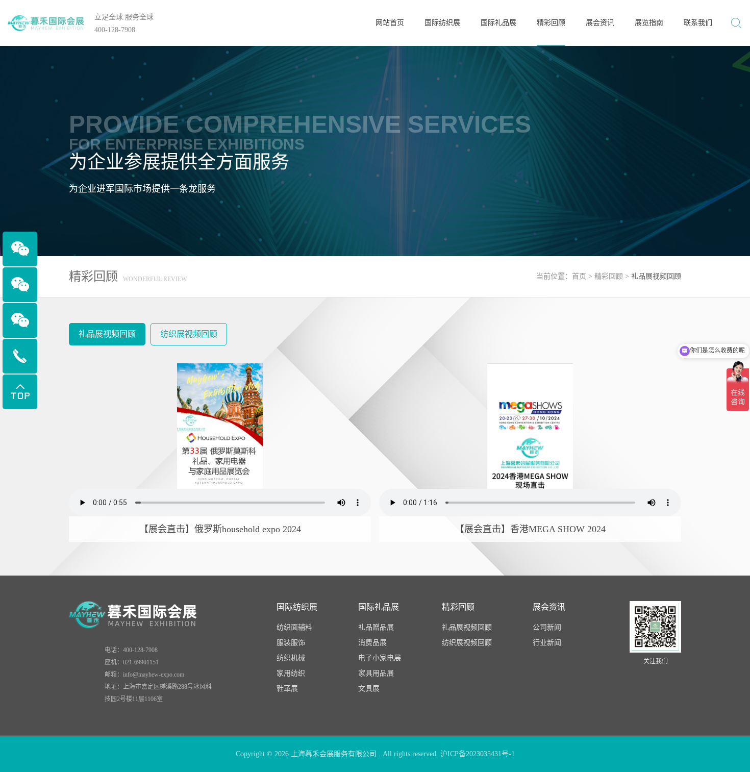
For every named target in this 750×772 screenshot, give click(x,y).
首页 (579, 276)
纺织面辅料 (294, 627)
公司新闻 (547, 627)
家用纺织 (291, 673)
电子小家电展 (379, 658)
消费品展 (372, 642)
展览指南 (649, 23)
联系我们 (698, 23)
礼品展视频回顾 (107, 334)
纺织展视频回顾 (188, 334)
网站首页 (390, 23)
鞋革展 (287, 688)
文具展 (369, 688)
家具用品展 (376, 673)
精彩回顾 (551, 23)
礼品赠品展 (376, 627)
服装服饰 (291, 642)
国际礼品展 (498, 23)
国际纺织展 (442, 23)
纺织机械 (291, 658)
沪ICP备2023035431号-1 (477, 754)
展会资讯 (600, 23)
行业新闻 (547, 642)
